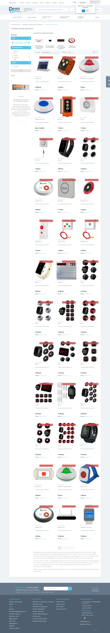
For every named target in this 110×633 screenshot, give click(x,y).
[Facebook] (93, 590)
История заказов (60, 604)
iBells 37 (82, 160)
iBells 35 (59, 364)
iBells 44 (59, 445)
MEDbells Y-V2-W (39, 200)
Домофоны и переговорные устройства (43, 601)
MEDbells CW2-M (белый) (86, 527)
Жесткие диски (37, 616)
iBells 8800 (60, 282)
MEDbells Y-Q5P (61, 527)
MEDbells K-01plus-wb (39, 119)
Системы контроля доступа (46, 17)
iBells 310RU (60, 200)
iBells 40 (82, 405)
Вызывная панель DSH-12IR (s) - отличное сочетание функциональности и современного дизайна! (21, 100)
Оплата (28, 2)
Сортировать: (38, 52)
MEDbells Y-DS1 (84, 486)
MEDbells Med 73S (62, 241)
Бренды (97, 17)
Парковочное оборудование (40, 606)
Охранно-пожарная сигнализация (64, 17)
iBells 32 (59, 323)
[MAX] (85, 618)
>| (73, 547)
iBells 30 (82, 282)
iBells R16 (60, 119)
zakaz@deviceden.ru (95, 1)
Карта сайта (12, 621)
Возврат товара (13, 618)
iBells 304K (60, 78)
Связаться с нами (13, 616)
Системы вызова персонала (42, 81)
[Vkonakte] (96, 590)
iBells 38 (36, 405)
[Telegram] (82, 618)
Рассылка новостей (61, 609)
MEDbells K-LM (38, 486)
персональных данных (48, 592)
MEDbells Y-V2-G (39, 527)
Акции (41, 2)
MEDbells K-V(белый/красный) (87, 78)
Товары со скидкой (14, 628)
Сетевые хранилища (38, 611)
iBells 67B (60, 160)
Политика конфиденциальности (17, 611)
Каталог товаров (17, 17)
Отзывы (54, 2)
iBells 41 (36, 445)
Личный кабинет (60, 601)
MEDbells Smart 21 (84, 200)
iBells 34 (36, 364)
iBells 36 (82, 364)
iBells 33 (82, 323)
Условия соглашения (14, 613)
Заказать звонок (86, 610)
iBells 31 (36, 323)
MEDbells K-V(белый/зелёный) (64, 486)
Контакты (61, 2)
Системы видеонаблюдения (40, 613)
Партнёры (11, 625)
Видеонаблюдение (32, 17)
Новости (47, 2)
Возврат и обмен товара (15, 601)
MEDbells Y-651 (38, 78)
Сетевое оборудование (39, 609)
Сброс (21, 70)
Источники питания (38, 604)
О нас (10, 606)
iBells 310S (37, 160)
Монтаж (22, 2)
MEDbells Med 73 (38, 241)
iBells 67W (37, 282)
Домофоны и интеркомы (81, 17)
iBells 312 (82, 119)
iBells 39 (59, 405)
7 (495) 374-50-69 (86, 605)
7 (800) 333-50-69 (95, 3)
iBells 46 (82, 445)
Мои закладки (59, 606)
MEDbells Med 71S (84, 241)
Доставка (35, 2)
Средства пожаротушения (39, 621)
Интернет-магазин (15, 24)
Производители (13, 623)
